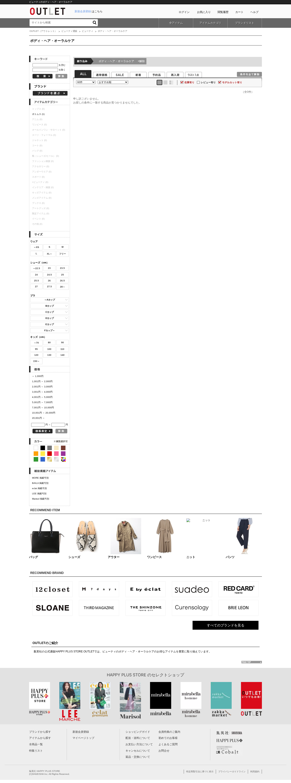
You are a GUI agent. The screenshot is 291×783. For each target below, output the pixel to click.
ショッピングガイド (137, 731)
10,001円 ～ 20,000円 (43, 413)
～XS (36, 247)
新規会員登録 (81, 731)
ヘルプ (254, 12)
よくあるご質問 (168, 744)
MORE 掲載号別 (40, 478)
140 (62, 355)
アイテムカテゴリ (210, 23)
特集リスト (36, 750)
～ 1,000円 (37, 376)
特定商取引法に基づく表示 (199, 771)
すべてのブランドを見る (225, 625)
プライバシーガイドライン (232, 771)
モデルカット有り (232, 82)
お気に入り (204, 12)
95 (36, 349)
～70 (36, 342)
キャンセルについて (137, 750)
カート (239, 12)
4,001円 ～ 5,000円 (42, 397)
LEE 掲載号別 (39, 493)
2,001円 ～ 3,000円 (42, 386)
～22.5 (36, 268)
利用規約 (254, 771)
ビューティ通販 (69, 31)
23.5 (62, 268)
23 (49, 268)
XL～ (49, 254)
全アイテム (176, 23)
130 (49, 355)
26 (49, 280)
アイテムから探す (40, 738)
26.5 (62, 280)
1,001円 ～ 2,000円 (42, 381)
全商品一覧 (36, 744)
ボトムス (38, 114)
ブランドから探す (40, 731)
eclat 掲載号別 (39, 488)
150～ (36, 361)
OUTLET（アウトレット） (43, 31)
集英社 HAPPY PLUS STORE (44, 771)
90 (62, 342)
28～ (62, 286)
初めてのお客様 (168, 738)
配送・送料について (137, 738)
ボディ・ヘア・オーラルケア (122, 61)
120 (36, 355)
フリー (62, 254)
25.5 (36, 280)
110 (62, 349)
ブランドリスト (244, 23)
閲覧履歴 (223, 12)
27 (36, 286)
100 (49, 349)
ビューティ (87, 31)
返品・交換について (137, 756)
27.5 (49, 286)
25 (62, 274)
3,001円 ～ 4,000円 (42, 392)
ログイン (184, 12)
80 (49, 342)
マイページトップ (83, 738)
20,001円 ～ (38, 418)
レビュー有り (208, 82)
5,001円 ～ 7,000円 (42, 402)
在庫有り (189, 82)
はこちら (89, 11)
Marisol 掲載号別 (40, 499)
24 (36, 274)
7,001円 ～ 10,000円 (43, 407)
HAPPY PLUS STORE (126, 674)
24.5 (49, 274)
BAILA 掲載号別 (40, 483)
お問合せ (163, 750)
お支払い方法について (139, 744)
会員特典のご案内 (169, 731)
